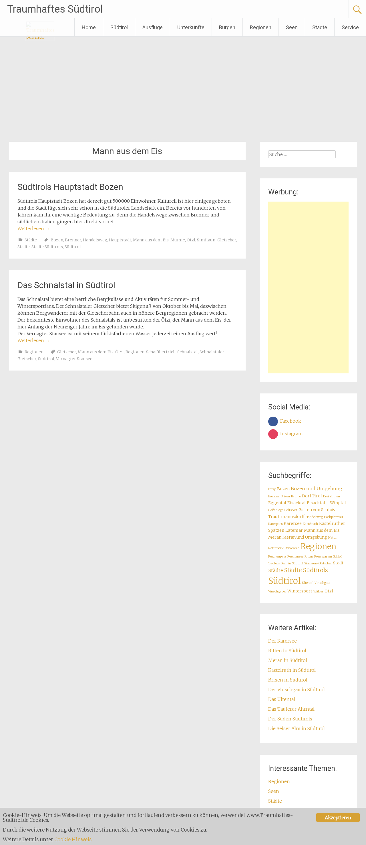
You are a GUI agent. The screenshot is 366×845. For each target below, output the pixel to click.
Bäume (296, 496)
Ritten (309, 556)
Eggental (277, 502)
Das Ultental (281, 699)
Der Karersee (282, 641)
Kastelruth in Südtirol (292, 670)
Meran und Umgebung (305, 537)
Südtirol (119, 27)
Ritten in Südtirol (287, 650)
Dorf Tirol (312, 496)
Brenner (73, 240)
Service (350, 27)
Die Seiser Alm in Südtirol (296, 728)
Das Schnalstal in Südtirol (66, 285)
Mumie (177, 240)
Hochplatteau (333, 517)
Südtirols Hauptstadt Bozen (70, 187)
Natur (332, 537)
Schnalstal (187, 351)
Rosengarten (323, 556)
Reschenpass (277, 556)
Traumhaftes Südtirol (55, 9)
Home (89, 27)
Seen (292, 27)
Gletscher (66, 351)
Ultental (307, 583)
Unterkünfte (190, 27)
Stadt (338, 563)
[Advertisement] (308, 287)
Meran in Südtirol (287, 660)
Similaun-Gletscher (216, 240)
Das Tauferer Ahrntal (291, 709)
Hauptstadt (120, 240)
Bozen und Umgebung (316, 488)
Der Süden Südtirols (290, 719)
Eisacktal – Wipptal (326, 502)
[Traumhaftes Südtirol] (40, 39)
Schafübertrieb (161, 351)
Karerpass (275, 524)
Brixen (285, 496)
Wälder (318, 591)
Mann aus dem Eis (151, 240)
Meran (274, 537)
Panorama (292, 548)
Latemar (294, 530)
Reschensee (295, 556)
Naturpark (276, 548)
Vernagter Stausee (74, 358)
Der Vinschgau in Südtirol (296, 689)
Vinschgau (322, 583)
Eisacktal (296, 502)
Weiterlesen (33, 228)
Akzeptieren (338, 817)
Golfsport (291, 510)
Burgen (227, 27)
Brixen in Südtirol (287, 680)
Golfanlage (275, 510)
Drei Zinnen (331, 496)
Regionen (260, 27)
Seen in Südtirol (292, 563)
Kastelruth (310, 524)
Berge (272, 489)
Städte (319, 27)
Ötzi (191, 240)
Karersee (293, 523)
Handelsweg (95, 240)
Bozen (57, 240)
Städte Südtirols (47, 246)
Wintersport (299, 591)
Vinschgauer (277, 591)
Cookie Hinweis (73, 839)
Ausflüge (152, 27)
